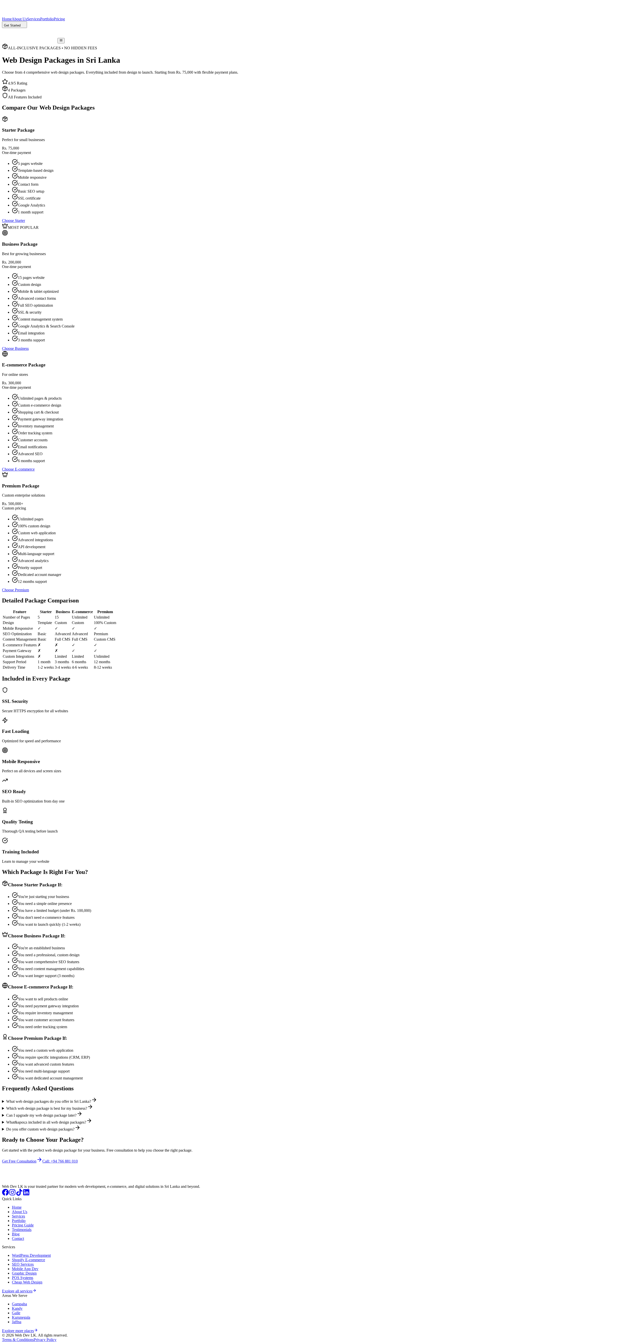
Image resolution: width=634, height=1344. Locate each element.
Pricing (59, 19)
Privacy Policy (45, 1340)
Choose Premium (15, 590)
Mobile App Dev (25, 1269)
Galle (16, 1313)
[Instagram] (12, 1194)
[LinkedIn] (26, 1194)
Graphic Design (24, 1273)
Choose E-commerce (18, 469)
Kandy (17, 1308)
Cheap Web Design (27, 1282)
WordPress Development (31, 1255)
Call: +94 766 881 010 (60, 1161)
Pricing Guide (23, 1225)
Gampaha (19, 1304)
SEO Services (23, 1264)
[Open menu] (61, 40)
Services (33, 19)
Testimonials (21, 1229)
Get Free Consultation (19, 1161)
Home (7, 19)
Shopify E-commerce (28, 1260)
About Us (19, 19)
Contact (18, 1238)
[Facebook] (5, 1194)
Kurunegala (21, 1317)
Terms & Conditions (18, 1340)
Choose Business (15, 348)
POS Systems (22, 1278)
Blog (16, 1234)
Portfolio (47, 19)
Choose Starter (13, 220)
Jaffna (16, 1322)
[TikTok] (19, 1194)
